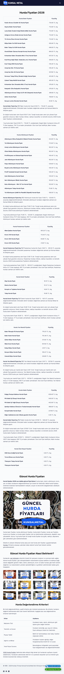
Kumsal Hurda (26, 666)
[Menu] (60, 3)
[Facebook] (6, 671)
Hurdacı (5, 545)
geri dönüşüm (14, 558)
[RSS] (3, 671)
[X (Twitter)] (8, 671)
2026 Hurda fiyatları (9, 652)
